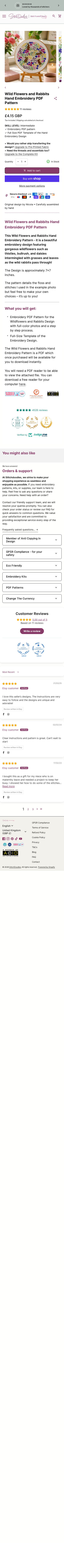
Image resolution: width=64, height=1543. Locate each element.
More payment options (32, 185)
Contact (36, 862)
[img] (9, 683)
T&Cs (34, 847)
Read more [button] (8, 786)
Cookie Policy (38, 837)
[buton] (8, 826)
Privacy (35, 842)
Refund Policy (38, 832)
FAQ (34, 857)
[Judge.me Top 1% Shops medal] (46, 422)
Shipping (20, 120)
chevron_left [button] (5, 5)
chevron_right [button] (58, 5)
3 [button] (33, 809)
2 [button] (28, 809)
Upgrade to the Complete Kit (21, 154)
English (8, 826)
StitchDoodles (15, 867)
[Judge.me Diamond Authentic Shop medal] (23, 649)
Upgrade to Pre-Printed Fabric (32, 146)
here (22, 384)
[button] (12, 109)
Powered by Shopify (46, 867)
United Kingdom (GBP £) (14, 832)
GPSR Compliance (41, 822)
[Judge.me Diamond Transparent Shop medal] (38, 649)
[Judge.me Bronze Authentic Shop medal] (32, 422)
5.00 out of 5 (39, 619)
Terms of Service (40, 827)
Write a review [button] (32, 631)
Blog (34, 852)
